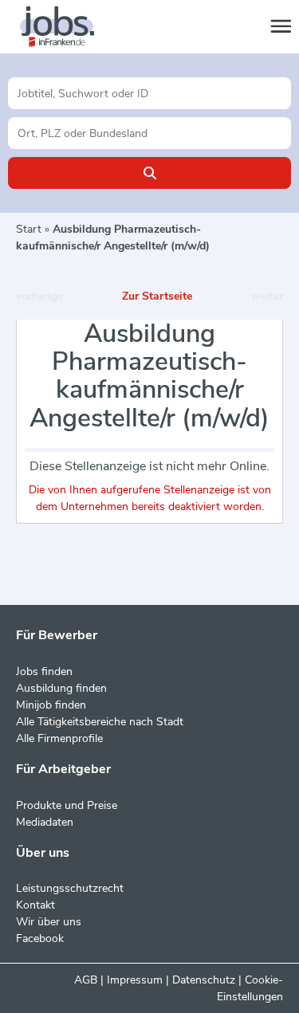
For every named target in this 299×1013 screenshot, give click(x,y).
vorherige (39, 296)
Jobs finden (44, 671)
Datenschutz (203, 979)
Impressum (135, 979)
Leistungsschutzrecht (70, 888)
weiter (267, 296)
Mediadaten (44, 822)
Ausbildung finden (61, 688)
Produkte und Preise (66, 805)
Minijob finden (51, 705)
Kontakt (35, 905)
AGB (85, 979)
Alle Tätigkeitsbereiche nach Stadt (99, 721)
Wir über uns (48, 921)
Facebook (40, 938)
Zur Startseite (157, 296)
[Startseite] (72, 27)
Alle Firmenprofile (59, 738)
